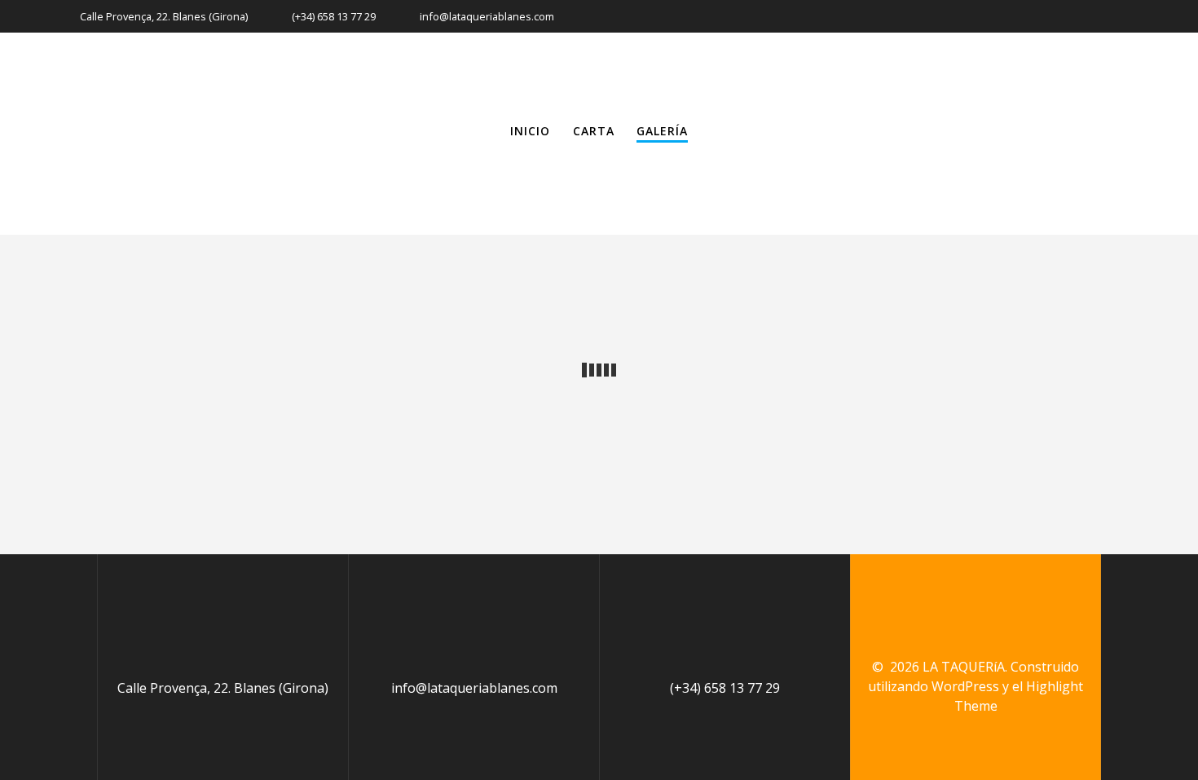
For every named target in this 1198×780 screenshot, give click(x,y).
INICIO (530, 131)
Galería (662, 131)
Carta (593, 131)
